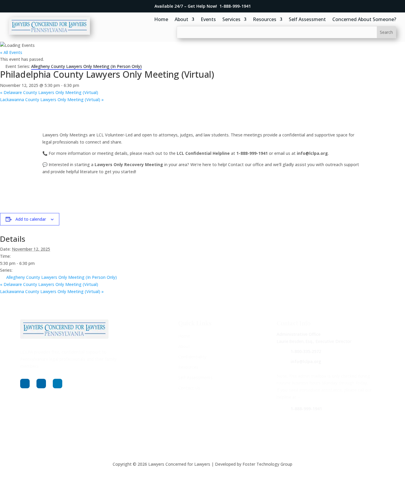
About (181, 20)
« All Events (11, 52)
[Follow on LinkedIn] (57, 383)
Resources (264, 20)
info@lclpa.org (306, 361)
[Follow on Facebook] (25, 383)
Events (208, 20)
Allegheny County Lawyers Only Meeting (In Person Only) (61, 277)
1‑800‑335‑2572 (306, 351)
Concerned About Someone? (364, 20)
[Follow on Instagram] (41, 383)
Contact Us (189, 388)
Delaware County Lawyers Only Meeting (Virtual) (49, 92)
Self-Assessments (195, 377)
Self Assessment (307, 20)
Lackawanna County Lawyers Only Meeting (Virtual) (52, 99)
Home (161, 20)
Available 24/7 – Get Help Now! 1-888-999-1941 (202, 6)
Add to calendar (30, 219)
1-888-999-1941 (306, 408)
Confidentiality (192, 357)
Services (231, 20)
